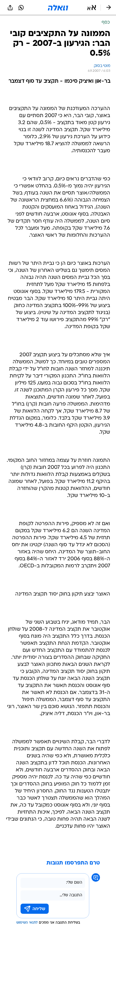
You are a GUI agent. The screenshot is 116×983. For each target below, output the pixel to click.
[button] (91, 7)
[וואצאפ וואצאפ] (21, 7)
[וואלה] (58, 7)
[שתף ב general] (10, 8)
